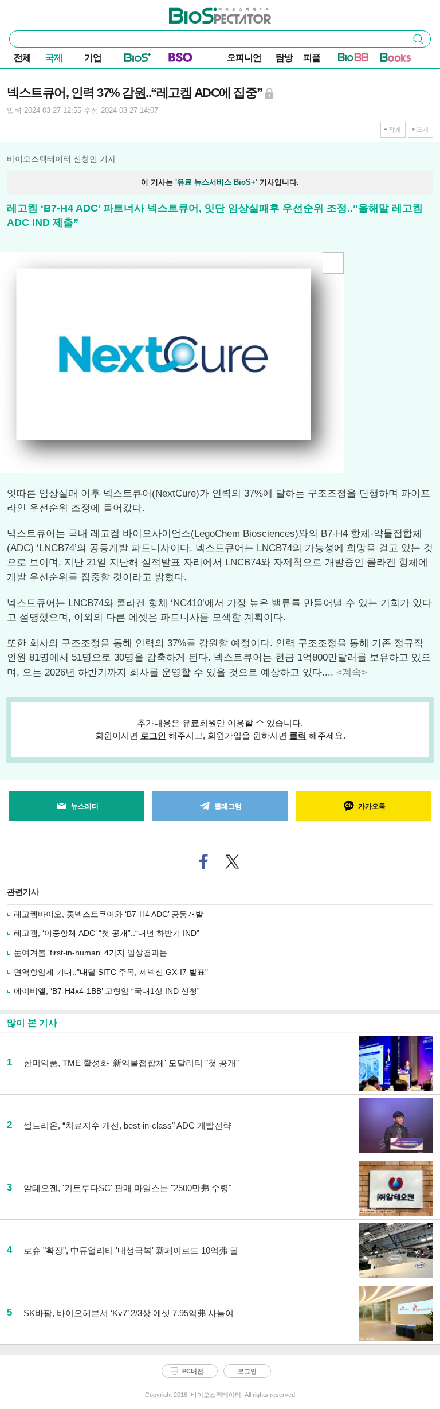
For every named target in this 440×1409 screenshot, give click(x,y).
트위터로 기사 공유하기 (233, 861)
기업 (92, 58)
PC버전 (192, 1371)
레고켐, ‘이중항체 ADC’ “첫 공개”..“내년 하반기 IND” (106, 933)
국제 (53, 58)
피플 (311, 58)
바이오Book (395, 60)
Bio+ (137, 60)
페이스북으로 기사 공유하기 (204, 861)
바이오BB (353, 60)
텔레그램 (228, 806)
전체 (22, 58)
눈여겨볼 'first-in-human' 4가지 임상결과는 (90, 952)
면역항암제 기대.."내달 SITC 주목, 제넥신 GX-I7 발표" (111, 972)
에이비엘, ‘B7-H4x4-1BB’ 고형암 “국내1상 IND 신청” (107, 991)
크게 (422, 129)
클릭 (298, 735)
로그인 (153, 735)
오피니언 (244, 58)
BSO (180, 60)
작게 (394, 129)
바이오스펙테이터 (201, 12)
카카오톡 (372, 806)
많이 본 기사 (32, 1023)
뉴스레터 (85, 806)
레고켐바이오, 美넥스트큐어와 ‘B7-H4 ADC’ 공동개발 (108, 914)
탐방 (284, 58)
